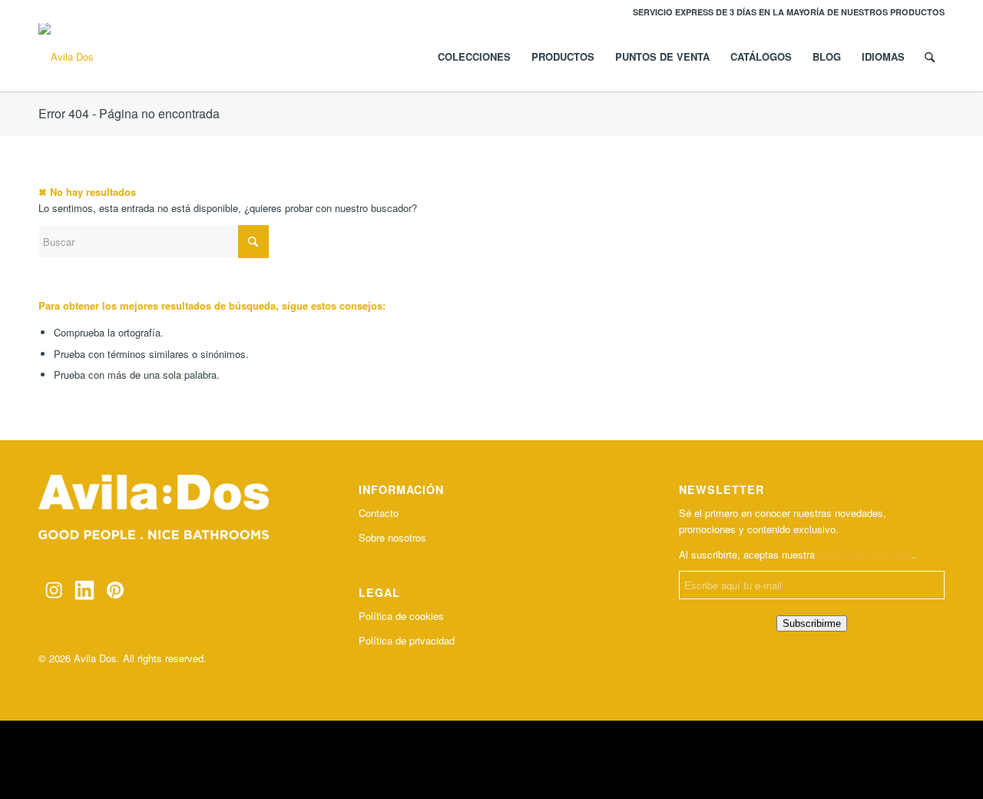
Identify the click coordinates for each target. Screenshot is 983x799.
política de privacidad (865, 554)
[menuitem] (785, 12)
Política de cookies (401, 615)
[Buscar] (930, 56)
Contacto (379, 513)
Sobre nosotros (392, 537)
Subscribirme (812, 623)
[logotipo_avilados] (66, 56)
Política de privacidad (407, 640)
